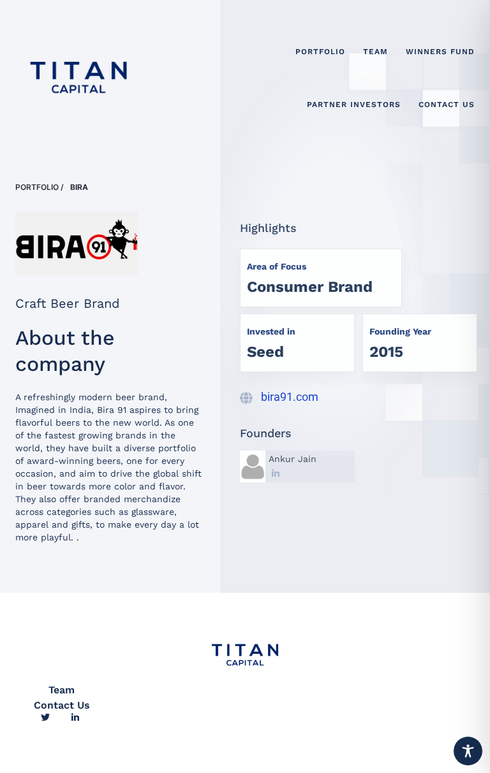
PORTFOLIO (320, 51)
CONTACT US (447, 104)
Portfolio (37, 187)
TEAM (375, 51)
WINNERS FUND (440, 51)
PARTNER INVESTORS (354, 104)
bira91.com (289, 396)
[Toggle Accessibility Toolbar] (468, 751)
